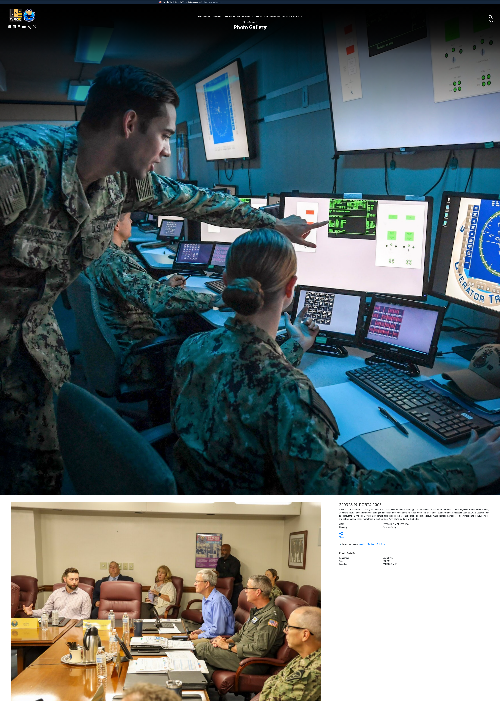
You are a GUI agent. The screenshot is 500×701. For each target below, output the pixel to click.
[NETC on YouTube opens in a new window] (24, 27)
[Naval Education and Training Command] (22, 15)
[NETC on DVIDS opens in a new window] (29, 27)
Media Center (249, 22)
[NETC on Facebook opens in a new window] (9, 27)
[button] (213, 2)
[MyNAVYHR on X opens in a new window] (34, 27)
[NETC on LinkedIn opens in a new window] (14, 27)
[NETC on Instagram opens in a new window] (19, 27)
